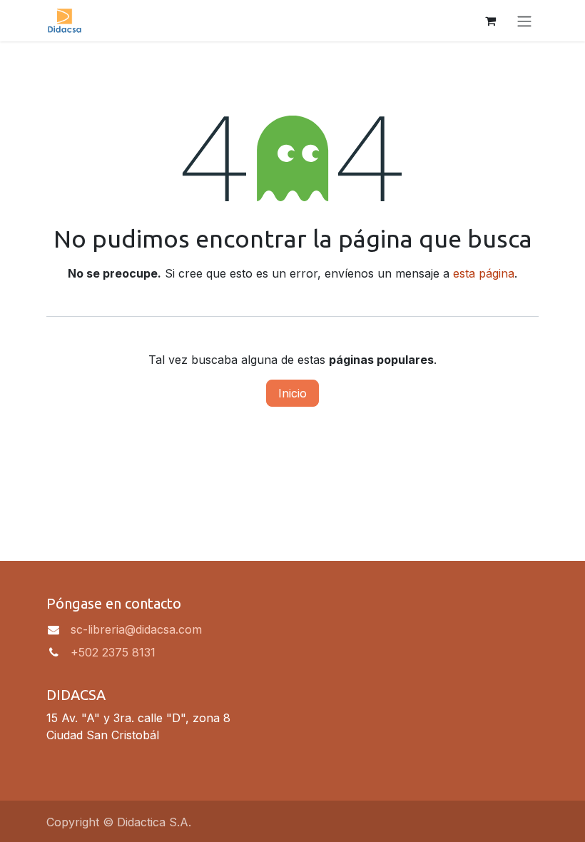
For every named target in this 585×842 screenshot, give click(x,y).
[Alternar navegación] (524, 21)
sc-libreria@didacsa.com (136, 629)
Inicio (292, 393)
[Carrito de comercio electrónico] (490, 20)
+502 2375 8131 (113, 652)
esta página (483, 273)
